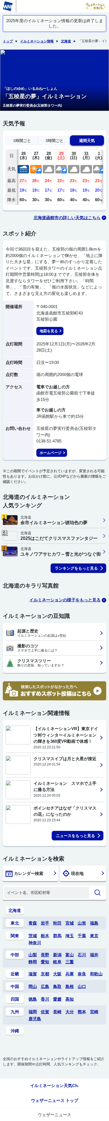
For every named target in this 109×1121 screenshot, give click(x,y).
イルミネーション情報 (37, 41)
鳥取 (57, 986)
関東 (15, 935)
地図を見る (49, 331)
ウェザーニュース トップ (54, 1100)
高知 (69, 999)
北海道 (66, 41)
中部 (15, 954)
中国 (15, 986)
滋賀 (33, 973)
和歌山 (96, 973)
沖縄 (15, 1030)
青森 (33, 923)
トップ (8, 41)
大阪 (57, 973)
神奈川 (35, 942)
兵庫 (69, 973)
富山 (69, 954)
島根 (69, 986)
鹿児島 (35, 1018)
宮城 (69, 923)
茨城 (33, 935)
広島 (45, 986)
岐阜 (57, 961)
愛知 (45, 961)
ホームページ (50, 453)
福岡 (33, 1011)
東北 (15, 923)
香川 (45, 999)
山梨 (33, 954)
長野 (45, 954)
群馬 (57, 935)
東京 (94, 935)
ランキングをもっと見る (76, 568)
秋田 (57, 923)
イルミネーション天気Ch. (54, 1085)
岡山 (33, 986)
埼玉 (69, 935)
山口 (82, 986)
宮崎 (94, 1011)
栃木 (45, 935)
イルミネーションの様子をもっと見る (65, 599)
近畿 (15, 973)
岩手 (45, 923)
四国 (15, 999)
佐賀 (45, 1011)
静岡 (33, 961)
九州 (15, 1011)
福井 (94, 954)
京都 (45, 973)
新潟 (57, 954)
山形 (82, 923)
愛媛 (57, 999)
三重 (69, 961)
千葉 (82, 935)
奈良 (82, 973)
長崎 (57, 1011)
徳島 (33, 999)
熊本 (82, 1011)
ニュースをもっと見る (75, 835)
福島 (94, 923)
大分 (69, 1011)
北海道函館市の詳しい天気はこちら (67, 217)
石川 (82, 954)
